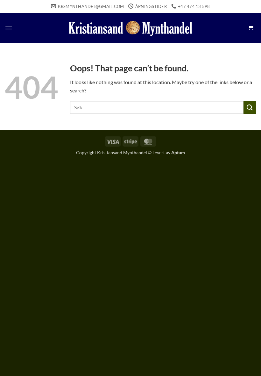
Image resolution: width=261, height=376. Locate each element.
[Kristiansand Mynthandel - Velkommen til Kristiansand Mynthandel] (130, 28)
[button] (8, 28)
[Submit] (249, 107)
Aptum (178, 152)
